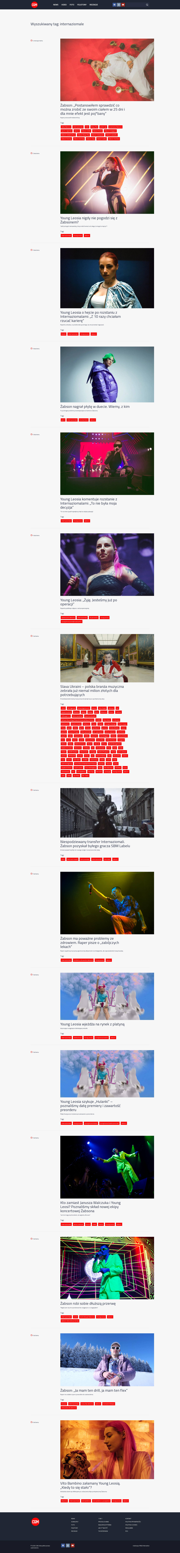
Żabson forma (97, 131)
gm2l (63, 420)
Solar (114, 759)
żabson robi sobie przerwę (70, 1320)
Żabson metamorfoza (68, 134)
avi (117, 708)
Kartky (87, 736)
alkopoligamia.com (83, 708)
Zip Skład (76, 775)
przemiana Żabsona (115, 127)
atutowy (111, 708)
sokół (108, 759)
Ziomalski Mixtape (108, 1403)
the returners (108, 767)
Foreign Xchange (110, 724)
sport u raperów (67, 131)
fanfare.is (86, 724)
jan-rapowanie (98, 732)
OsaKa (64, 751)
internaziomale (78, 127)
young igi (107, 771)
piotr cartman (122, 751)
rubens (125, 755)
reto (109, 755)
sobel (102, 759)
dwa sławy (106, 720)
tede (100, 767)
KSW (87, 127)
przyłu (87, 755)
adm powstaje (84, 859)
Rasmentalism (100, 755)
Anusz (94, 708)
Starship (101, 763)
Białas (90, 712)
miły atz (96, 743)
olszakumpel (100, 747)
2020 (63, 708)
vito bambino (81, 771)
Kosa (68, 740)
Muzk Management (115, 743)
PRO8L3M (72, 755)
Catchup (118, 712)
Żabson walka (101, 138)
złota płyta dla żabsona (69, 1407)
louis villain (100, 740)
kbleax (113, 736)
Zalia (63, 775)
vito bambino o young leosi (101, 1500)
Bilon (96, 712)
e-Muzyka (116, 720)
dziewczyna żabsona (68, 617)
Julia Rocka (121, 732)
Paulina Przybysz (103, 751)
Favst (94, 724)
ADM (63, 859)
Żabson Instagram (110, 131)
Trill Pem (118, 767)
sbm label (77, 759)
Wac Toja (91, 771)
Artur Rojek (102, 708)
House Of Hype (73, 732)
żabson (76, 131)
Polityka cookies (131, 1524)
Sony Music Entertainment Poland (85, 763)
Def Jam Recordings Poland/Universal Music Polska (77, 720)
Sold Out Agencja (67, 763)
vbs (73, 771)
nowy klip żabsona (87, 1403)
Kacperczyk (78, 736)
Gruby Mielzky (114, 728)
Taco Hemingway (90, 767)
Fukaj (63, 728)
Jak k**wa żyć (103, 1528)
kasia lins (94, 736)
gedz (69, 728)
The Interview (103, 1531)
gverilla (64, 732)
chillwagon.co (66, 716)
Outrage (92, 751)
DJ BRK (98, 720)
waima (101, 1224)
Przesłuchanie (103, 1521)
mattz (94, 1224)
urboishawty (65, 771)
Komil (75, 1316)
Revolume (117, 755)
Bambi (64, 334)
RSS (126, 1531)
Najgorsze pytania (104, 1524)
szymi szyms (78, 767)
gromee (104, 728)
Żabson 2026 (86, 131)
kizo (63, 740)
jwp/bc (64, 736)
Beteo (84, 712)
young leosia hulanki (101, 1037)
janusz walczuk (110, 732)
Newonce (78, 747)
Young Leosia (78, 235)
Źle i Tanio (85, 775)
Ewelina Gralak (76, 724)
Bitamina (103, 712)
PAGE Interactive (144, 1545)
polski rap (103, 127)
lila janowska (94, 617)
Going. (88, 728)
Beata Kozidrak (66, 712)
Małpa (70, 743)
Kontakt (128, 1518)
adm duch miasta (72, 859)
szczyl (116, 763)
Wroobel (99, 771)
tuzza (125, 767)
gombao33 (96, 728)
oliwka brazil (78, 1037)
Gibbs (75, 728)
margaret (121, 740)
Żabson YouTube (114, 138)
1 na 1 (100, 1518)
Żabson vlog (90, 138)
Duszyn (64, 1403)
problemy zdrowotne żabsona (83, 960)
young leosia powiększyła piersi (72, 621)
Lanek (81, 740)
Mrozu (104, 743)
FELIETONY (81, 4)
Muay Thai (94, 127)
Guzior (124, 728)
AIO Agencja (71, 708)
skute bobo (94, 759)
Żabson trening (66, 138)
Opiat (120, 747)
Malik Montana (111, 740)
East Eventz (65, 724)
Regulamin (129, 1528)
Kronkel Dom (84, 420)
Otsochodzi (83, 751)
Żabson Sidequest (97, 134)
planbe (64, 755)
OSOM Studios (73, 751)
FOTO (72, 4)
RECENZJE (94, 4)
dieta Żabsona (66, 127)
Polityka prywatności (133, 1521)
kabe (70, 736)
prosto (80, 755)
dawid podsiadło (90, 716)
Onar (108, 747)
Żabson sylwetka (111, 134)
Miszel (90, 743)
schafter (85, 759)
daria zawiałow (77, 716)
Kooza (88, 1224)
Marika (64, 743)
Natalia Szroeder (67, 747)
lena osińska (90, 740)
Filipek (100, 724)
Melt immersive (80, 743)
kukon (75, 740)
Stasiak (109, 763)
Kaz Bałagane (104, 736)
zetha (69, 775)
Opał (114, 747)
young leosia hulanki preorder (109, 1123)
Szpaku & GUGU (67, 767)
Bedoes (76, 712)
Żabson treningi (79, 138)
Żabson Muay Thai (83, 134)
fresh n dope (122, 724)
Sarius (69, 759)
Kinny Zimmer (122, 736)
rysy (63, 759)
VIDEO (64, 4)
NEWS (55, 4)
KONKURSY (74, 1521)
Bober (111, 712)
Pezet (113, 751)
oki (93, 747)
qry (93, 755)
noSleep (86, 747)
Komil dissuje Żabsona (87, 1316)
